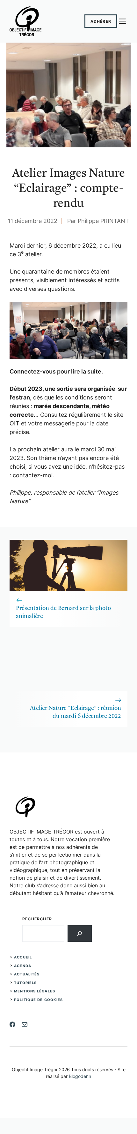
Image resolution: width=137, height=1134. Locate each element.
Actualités (27, 974)
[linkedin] (24, 1024)
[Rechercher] (80, 933)
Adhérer (100, 21)
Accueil (23, 957)
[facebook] (12, 1024)
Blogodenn (80, 1076)
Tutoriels (25, 983)
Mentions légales (34, 991)
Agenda (22, 966)
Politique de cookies (38, 1000)
